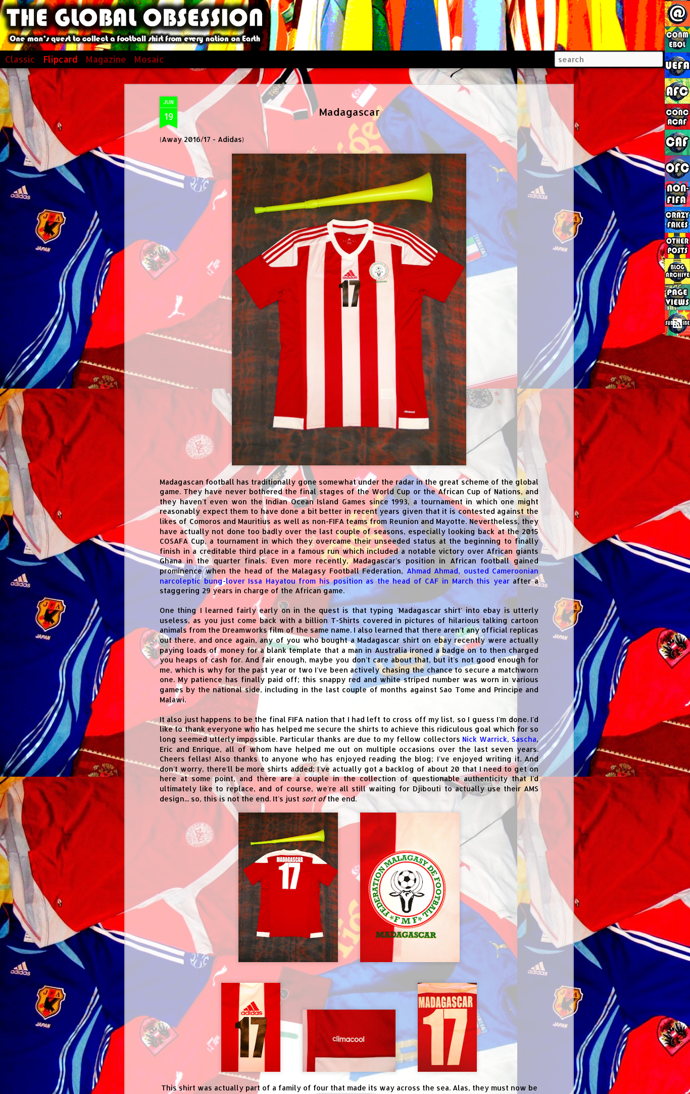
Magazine (105, 59)
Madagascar (349, 111)
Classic (20, 59)
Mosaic (149, 59)
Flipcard (60, 59)
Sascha (524, 739)
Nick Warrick (484, 739)
